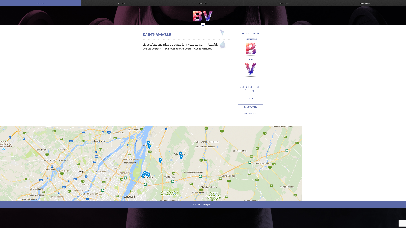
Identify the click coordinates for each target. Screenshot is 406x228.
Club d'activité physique (203, 16)
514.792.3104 (250, 113)
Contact (251, 98)
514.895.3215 (250, 106)
